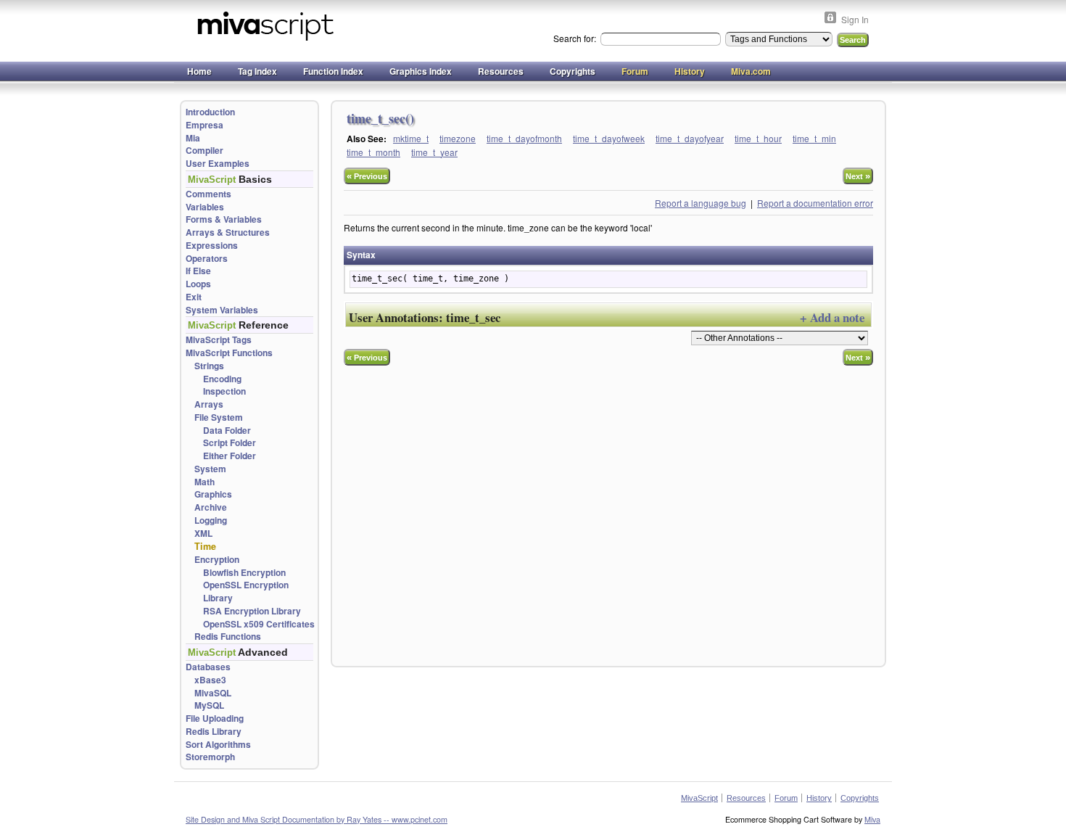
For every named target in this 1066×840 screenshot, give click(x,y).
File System (218, 417)
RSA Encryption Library (252, 611)
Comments (208, 194)
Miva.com (751, 71)
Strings (209, 366)
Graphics (213, 494)
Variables (205, 207)
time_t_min (814, 138)
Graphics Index (420, 71)
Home (199, 71)
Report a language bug (700, 203)
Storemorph (210, 757)
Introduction (210, 112)
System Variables (222, 310)
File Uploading (215, 718)
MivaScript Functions (229, 353)
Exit (194, 297)
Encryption (216, 559)
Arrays (208, 404)
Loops (198, 284)
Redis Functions (227, 636)
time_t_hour (758, 138)
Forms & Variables (224, 219)
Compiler (204, 150)
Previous (367, 175)
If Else (198, 271)
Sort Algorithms (218, 744)
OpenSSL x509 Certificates (259, 624)
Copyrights (572, 71)
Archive (210, 507)
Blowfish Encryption (244, 573)
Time (205, 546)
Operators (207, 258)
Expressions (212, 245)
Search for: (575, 38)
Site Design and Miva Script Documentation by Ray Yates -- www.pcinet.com (316, 819)
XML (203, 533)
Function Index (333, 71)
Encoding (222, 379)
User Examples (217, 163)
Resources (501, 71)
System (210, 469)
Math (204, 482)
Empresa (204, 125)
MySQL (209, 705)
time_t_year (434, 152)
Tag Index (257, 71)
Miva (872, 819)
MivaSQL (212, 693)
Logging (210, 520)
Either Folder (229, 456)
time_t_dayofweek (609, 138)
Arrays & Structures (228, 232)
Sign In (855, 19)
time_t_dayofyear (690, 138)
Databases (208, 667)
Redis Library (213, 731)
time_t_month (373, 152)
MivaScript (699, 798)
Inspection (224, 391)
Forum (634, 71)
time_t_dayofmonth (524, 138)
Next (858, 175)
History (689, 71)
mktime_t (411, 138)
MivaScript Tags (219, 340)
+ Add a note (832, 317)
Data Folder (227, 430)
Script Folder (229, 443)
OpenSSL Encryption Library (246, 591)
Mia (193, 138)
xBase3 (210, 680)
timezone (457, 138)
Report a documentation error (815, 203)
